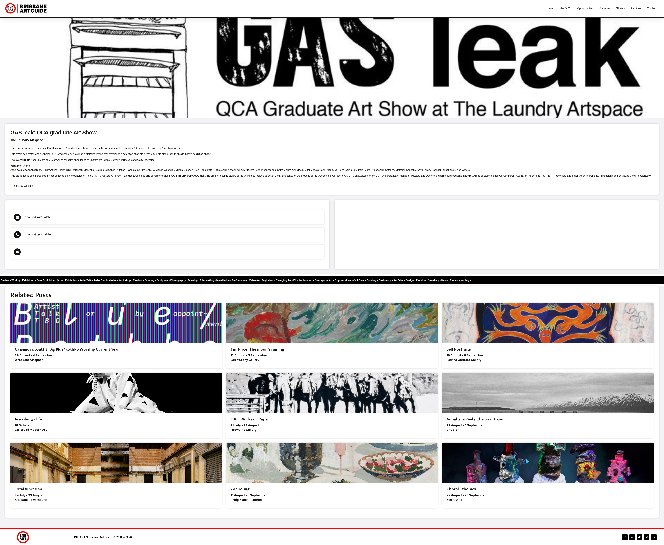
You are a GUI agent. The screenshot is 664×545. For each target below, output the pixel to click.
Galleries (604, 8)
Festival (147, 280)
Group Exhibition (77, 280)
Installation (232, 280)
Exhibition (38, 280)
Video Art (264, 280)
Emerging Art (293, 280)
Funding (381, 280)
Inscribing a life (28, 419)
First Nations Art (312, 280)
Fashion (430, 280)
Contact (651, 8)
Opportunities (585, 8)
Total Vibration (28, 489)
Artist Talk (95, 280)
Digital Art (277, 280)
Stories (620, 8)
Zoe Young (240, 489)
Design (419, 280)
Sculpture (172, 280)
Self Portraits (458, 349)
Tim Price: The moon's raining (257, 349)
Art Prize (408, 280)
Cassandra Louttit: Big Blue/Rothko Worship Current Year (67, 349)
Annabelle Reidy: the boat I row (474, 419)
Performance (249, 280)
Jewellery (443, 280)
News (5, 280)
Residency (394, 280)
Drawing (202, 280)
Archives (635, 8)
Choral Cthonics (461, 489)
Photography (187, 280)
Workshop (134, 280)
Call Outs (368, 280)
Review (14, 280)
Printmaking (217, 280)
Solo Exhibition (55, 280)
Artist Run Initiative (114, 280)
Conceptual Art (333, 280)
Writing (25, 280)
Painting (159, 280)
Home (549, 8)
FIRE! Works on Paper (249, 419)
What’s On (565, 8)
